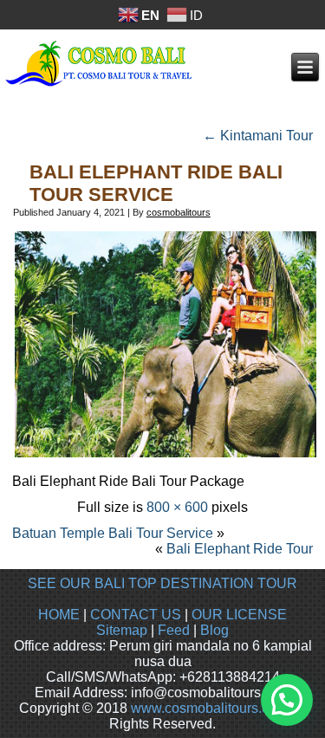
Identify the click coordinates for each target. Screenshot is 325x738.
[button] (287, 700)
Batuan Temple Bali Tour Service (112, 533)
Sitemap (121, 630)
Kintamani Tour (258, 135)
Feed (174, 630)
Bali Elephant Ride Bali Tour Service (156, 183)
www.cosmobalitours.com (209, 708)
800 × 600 (177, 507)
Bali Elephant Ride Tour (239, 548)
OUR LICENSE (239, 614)
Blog (214, 630)
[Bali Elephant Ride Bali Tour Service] (165, 455)
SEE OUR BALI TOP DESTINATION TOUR (162, 583)
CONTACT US (135, 614)
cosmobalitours (178, 212)
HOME (59, 614)
